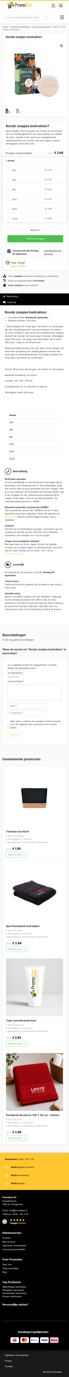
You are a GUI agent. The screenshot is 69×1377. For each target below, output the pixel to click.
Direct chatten (18, 266)
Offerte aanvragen (35, 238)
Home (5, 26)
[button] (61, 46)
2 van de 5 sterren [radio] (9, 677)
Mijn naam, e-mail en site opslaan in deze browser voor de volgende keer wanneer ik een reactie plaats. (35, 724)
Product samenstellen (53, 299)
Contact (6, 1238)
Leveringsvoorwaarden (13, 1249)
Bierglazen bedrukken (13, 1290)
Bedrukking (12, 296)
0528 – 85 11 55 (20, 1214)
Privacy (8, 1360)
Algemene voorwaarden (14, 1245)
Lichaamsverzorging (41, 26)
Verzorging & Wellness (20, 26)
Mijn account (8, 1241)
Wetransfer (10, 517)
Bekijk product (15, 854)
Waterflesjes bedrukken (14, 1287)
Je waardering (15, 673)
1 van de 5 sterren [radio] (8, 677)
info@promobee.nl (14, 553)
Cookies (9, 1366)
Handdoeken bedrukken (14, 1293)
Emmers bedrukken (12, 1296)
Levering (11, 302)
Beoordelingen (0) (15, 308)
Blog (4, 1272)
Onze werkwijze (10, 1268)
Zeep (55, 26)
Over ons (7, 1264)
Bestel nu (35, 230)
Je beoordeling (15, 681)
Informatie (11, 290)
